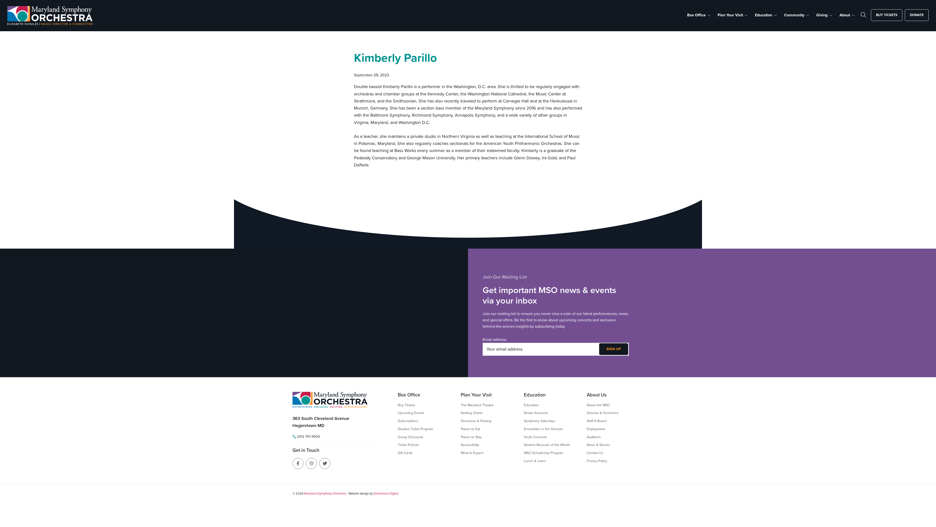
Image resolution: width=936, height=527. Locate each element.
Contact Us (595, 453)
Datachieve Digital (385, 493)
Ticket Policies (408, 444)
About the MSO (598, 405)
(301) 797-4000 (308, 436)
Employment (596, 429)
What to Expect (472, 453)
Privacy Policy (597, 461)
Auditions (594, 437)
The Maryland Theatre (477, 405)
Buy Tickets (406, 405)
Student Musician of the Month (547, 444)
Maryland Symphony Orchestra (325, 493)
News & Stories (598, 444)
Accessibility (470, 444)
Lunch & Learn (535, 461)
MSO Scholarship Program (543, 453)
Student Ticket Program (415, 429)
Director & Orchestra (602, 413)
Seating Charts (472, 413)
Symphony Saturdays (540, 421)
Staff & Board (596, 421)
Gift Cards (405, 453)
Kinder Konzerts (536, 413)
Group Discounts (410, 437)
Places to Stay (471, 437)
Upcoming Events (411, 413)
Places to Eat (470, 429)
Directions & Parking (476, 421)
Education (531, 405)
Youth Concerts (535, 437)
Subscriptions (408, 421)
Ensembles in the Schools (543, 429)
